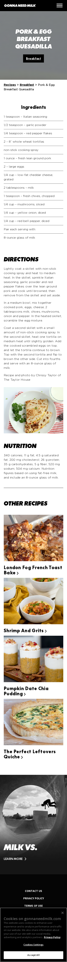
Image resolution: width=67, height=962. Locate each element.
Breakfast (33, 58)
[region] (33, 935)
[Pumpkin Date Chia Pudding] (33, 659)
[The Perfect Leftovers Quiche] (33, 723)
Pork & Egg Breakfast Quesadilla (33, 39)
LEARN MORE (13, 858)
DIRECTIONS (21, 259)
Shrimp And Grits (25, 630)
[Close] (62, 913)
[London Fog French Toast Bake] (33, 538)
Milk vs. (20, 847)
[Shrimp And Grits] (33, 602)
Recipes (10, 84)
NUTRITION (20, 446)
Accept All (33, 955)
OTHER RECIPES (25, 503)
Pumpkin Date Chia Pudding (26, 691)
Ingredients (33, 107)
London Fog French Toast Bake (33, 570)
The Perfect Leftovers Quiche (30, 754)
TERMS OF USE (33, 905)
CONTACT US (33, 891)
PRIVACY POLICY (33, 898)
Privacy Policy (52, 937)
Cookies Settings (33, 944)
